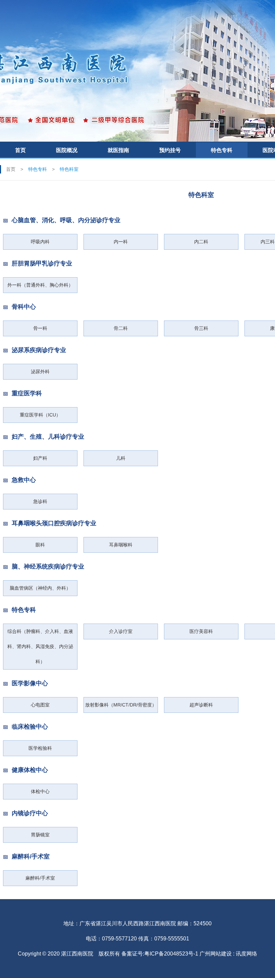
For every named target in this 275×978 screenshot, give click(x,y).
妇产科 (40, 458)
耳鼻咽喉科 (120, 544)
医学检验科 (40, 748)
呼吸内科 (40, 241)
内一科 (121, 241)
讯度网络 (246, 954)
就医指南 (118, 150)
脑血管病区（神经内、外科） (40, 588)
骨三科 (201, 328)
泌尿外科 (40, 371)
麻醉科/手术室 (40, 878)
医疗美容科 (201, 631)
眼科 (40, 544)
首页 (20, 150)
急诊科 (40, 501)
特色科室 (69, 169)
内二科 (201, 241)
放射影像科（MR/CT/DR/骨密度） (121, 704)
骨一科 (40, 328)
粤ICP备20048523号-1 (171, 954)
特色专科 (221, 150)
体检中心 (40, 791)
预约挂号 (170, 150)
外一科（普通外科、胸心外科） (40, 285)
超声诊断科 (201, 704)
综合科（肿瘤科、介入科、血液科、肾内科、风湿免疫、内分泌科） (40, 646)
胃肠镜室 (40, 834)
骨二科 (121, 328)
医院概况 (66, 150)
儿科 (120, 458)
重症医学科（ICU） (40, 415)
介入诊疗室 (120, 631)
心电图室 (40, 704)
